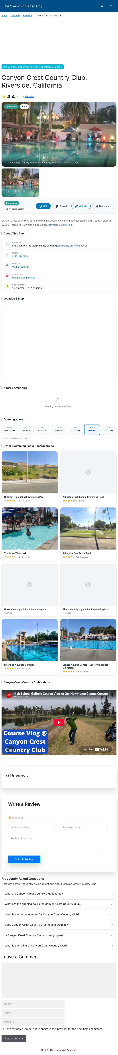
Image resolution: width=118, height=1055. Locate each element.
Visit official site (20, 267)
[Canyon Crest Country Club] (20, 182)
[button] (102, 6)
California (15, 15)
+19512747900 (20, 256)
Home (4, 15)
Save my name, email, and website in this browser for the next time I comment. (54, 1028)
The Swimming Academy (22, 6)
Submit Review (24, 859)
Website (83, 206)
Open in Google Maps (23, 277)
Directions (104, 206)
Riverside (27, 15)
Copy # (63, 206)
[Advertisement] (59, 41)
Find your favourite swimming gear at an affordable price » (32, 67)
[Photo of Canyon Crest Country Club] (59, 134)
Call (45, 206)
